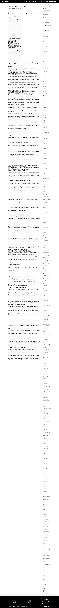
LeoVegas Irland (45, 365)
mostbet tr (44, 441)
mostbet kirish (45, 418)
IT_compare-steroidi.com (46, 344)
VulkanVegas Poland (46, 531)
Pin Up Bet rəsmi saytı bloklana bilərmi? (14, 35)
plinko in (44, 491)
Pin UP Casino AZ (45, 473)
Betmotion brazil (45, 214)
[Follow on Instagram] (43, 603)
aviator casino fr (45, 186)
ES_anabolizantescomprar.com (47, 278)
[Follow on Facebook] (45, 603)
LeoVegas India (45, 363)
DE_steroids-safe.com (46, 268)
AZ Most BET (45, 194)
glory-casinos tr (45, 313)
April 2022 (44, 81)
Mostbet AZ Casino (45, 389)
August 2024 (45, 38)
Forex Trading (45, 298)
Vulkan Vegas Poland (46, 529)
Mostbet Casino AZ (45, 406)
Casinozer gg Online (46, 240)
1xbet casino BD (45, 143)
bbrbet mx (44, 210)
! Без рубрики (45, 100)
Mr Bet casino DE (45, 453)
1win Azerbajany (45, 105)
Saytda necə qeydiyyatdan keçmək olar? (14, 52)
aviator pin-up (24, 128)
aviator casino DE (45, 184)
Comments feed (45, 584)
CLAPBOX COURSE (52, 1)
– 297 (44, 97)
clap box (10, 8)
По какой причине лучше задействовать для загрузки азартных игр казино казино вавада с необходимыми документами (47, 13)
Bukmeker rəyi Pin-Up (12, 20)
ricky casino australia (46, 499)
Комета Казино (45, 545)
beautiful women (45, 212)
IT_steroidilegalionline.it (46, 347)
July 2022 (44, 76)
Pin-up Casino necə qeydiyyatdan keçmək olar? (15, 51)
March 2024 (44, 43)
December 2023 (45, 48)
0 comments (19, 8)
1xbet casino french (45, 145)
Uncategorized (45, 514)
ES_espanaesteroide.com (46, 283)
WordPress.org (45, 586)
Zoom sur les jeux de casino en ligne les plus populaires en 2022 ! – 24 (47, 536)
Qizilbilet (44, 493)
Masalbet (44, 378)
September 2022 (45, 73)
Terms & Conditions (17, 606)
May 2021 (44, 86)
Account (46, 1)
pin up (38, 102)
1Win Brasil (44, 107)
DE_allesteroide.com (46, 250)
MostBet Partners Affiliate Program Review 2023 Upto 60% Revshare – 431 (46, 432)
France (44, 308)
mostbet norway (45, 424)
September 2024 (45, 36)
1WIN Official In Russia (46, 115)
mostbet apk (45, 383)
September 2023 (45, 53)
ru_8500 (44, 501)
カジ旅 (44, 575)
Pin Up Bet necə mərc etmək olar (13, 40)
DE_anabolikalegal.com (46, 252)
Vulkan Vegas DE (45, 526)
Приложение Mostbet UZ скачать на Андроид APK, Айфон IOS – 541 (46, 558)
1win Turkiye (44, 117)
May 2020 (44, 91)
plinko (44, 489)
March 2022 (44, 83)
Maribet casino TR (45, 376)
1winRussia (44, 120)
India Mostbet (45, 337)
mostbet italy (45, 416)
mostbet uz (44, 443)
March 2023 (44, 63)
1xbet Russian (45, 165)
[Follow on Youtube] (47, 603)
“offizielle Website (45, 19)
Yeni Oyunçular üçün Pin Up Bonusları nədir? (14, 45)
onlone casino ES (45, 463)
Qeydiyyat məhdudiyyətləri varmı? (13, 41)
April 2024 (44, 41)
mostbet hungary (45, 411)
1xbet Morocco (45, 158)
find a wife (44, 295)
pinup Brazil (44, 486)
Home (26, 1)
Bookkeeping (45, 222)
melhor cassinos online (46, 381)
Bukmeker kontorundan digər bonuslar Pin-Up (15, 46)
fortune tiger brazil (45, 300)
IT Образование (45, 342)
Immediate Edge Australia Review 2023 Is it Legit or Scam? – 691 (46, 330)
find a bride (44, 293)
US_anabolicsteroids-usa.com (47, 516)
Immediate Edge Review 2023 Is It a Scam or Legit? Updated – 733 (47, 334)
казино (44, 543)
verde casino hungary (46, 519)
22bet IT (44, 173)
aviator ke (44, 189)
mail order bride (45, 371)
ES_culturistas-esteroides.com (47, 280)
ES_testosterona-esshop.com (47, 288)
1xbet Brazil (44, 140)
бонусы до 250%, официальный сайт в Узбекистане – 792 (46, 540)
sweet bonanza (45, 511)
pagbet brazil (45, 466)
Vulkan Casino (45, 524)
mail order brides (45, 373)
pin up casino (45, 471)
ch (43, 242)
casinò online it (45, 232)
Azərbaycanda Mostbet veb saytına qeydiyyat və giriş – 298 (46, 199)
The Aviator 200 (45, 17)
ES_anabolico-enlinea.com (46, 275)
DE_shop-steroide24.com (46, 263)
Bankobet (44, 205)
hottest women (45, 321)
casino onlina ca (45, 229)
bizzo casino (44, 217)
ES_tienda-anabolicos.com (46, 290)
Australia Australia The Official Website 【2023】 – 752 (47, 180)
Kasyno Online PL (45, 352)
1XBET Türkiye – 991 (45, 168)
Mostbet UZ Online (45, 448)
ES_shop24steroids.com (46, 285)
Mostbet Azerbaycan (46, 397)
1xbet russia (44, 163)
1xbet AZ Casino (45, 127)
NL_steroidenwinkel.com (46, 458)
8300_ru (44, 175)
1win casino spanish (45, 110)
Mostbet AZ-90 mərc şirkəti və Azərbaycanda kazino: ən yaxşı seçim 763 (47, 392)
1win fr (44, 112)
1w (43, 102)
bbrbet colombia (45, 209)
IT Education (45, 339)
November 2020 (45, 88)
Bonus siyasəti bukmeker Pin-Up (13, 47)
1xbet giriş (44, 150)
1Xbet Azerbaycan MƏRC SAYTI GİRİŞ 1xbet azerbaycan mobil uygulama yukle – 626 (47, 134)
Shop (29, 1)
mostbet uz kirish (45, 446)
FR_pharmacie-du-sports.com (47, 303)
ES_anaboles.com (45, 273)
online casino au (45, 461)
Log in (44, 581)
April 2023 (44, 61)
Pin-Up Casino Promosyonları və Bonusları (14, 50)
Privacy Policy (11, 606)
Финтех (44, 567)
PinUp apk (16, 8)
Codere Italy (44, 245)
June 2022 (44, 78)
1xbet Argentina (45, 125)
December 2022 (45, 68)
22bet (44, 170)
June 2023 (44, 58)
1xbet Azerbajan (45, 130)
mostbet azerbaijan (45, 395)
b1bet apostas (45, 202)
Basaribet (44, 207)
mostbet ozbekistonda (46, 429)
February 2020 (45, 93)
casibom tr (44, 224)
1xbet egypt (44, 148)
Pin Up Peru (44, 478)
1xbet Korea (44, 155)
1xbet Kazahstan (45, 153)
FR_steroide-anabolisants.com (47, 305)
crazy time (44, 247)
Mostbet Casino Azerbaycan (47, 408)
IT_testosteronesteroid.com (46, 349)
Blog (44, 219)
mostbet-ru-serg (45, 451)
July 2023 (44, 56)
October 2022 (45, 71)
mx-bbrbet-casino (45, 456)
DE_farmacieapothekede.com (47, 255)
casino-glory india (45, 237)
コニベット (44, 577)
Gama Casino (45, 310)
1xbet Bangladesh (45, 138)
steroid (44, 509)
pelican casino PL (45, 468)
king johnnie (44, 354)
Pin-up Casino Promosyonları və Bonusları (14, 19)
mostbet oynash (45, 427)
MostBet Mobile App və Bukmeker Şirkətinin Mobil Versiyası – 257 (46, 421)
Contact (41, 1)
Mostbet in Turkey (45, 413)
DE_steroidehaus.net (46, 265)
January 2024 (45, 46)
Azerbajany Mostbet (45, 196)
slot (43, 504)
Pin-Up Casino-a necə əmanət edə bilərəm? (14, 21)
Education (44, 270)
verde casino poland (46, 521)
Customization (35, 1)
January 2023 (45, 66)
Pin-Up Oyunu (11, 42)
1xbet (44, 122)
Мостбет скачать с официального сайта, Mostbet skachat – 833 (46, 554)
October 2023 (45, 51)
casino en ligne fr (45, 227)
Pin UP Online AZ (45, 476)
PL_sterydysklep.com (46, 488)
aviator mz (44, 191)
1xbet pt (44, 160)
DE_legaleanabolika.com (46, 260)
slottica (44, 506)
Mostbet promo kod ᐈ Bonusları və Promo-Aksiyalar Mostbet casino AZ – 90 (47, 437)
